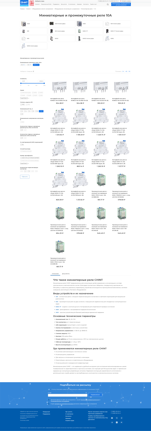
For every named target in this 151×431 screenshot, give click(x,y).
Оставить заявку (126, 1)
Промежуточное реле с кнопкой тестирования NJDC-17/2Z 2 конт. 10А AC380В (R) (99, 194)
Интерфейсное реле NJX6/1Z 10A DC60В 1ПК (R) (58, 99)
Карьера (79, 4)
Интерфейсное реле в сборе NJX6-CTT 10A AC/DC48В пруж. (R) (57, 161)
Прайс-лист (93, 4)
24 (123, 71)
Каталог (37, 4)
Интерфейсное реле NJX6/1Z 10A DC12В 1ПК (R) (120, 99)
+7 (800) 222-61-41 (102, 1)
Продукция (46, 411)
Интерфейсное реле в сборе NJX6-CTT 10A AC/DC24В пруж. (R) (78, 161)
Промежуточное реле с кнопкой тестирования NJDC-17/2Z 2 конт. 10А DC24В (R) (99, 227)
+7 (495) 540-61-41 (114, 1)
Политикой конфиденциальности (90, 399)
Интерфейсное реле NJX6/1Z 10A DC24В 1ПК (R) (100, 99)
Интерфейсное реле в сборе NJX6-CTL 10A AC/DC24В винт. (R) (57, 193)
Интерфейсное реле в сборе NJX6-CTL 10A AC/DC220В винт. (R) (119, 161)
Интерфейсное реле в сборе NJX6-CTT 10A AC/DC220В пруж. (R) (78, 130)
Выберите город (39, 1)
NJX (57, 301)
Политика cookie (24, 420)
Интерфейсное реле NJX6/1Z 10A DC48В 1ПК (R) (79, 99)
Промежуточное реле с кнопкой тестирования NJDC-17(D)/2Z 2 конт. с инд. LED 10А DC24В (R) (80, 227)
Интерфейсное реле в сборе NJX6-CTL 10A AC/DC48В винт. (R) (57, 130)
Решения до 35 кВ (46, 4)
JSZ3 (57, 312)
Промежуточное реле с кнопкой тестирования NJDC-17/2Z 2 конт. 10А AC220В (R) (58, 261)
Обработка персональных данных (29, 411)
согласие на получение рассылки (64, 403)
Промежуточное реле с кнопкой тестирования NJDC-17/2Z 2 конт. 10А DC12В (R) (120, 227)
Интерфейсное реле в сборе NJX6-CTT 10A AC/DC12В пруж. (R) (119, 130)
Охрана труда (69, 420)
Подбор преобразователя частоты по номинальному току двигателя (98, 417)
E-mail (49, 392)
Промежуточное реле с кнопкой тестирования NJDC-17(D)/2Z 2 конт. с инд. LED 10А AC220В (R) (59, 227)
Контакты (86, 4)
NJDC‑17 (58, 306)
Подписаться (95, 394)
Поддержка (56, 4)
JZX (57, 296)
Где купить (64, 4)
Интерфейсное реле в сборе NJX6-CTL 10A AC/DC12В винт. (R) (99, 130)
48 (126, 71)
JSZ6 (57, 309)
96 (129, 71)
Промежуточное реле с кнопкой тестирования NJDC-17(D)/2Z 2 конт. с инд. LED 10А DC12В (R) (121, 194)
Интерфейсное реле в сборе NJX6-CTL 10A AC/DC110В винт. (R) (78, 193)
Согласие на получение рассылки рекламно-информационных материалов (29, 417)
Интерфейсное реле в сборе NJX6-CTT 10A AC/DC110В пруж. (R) (99, 161)
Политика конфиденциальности (28, 413)
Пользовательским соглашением (60, 401)
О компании (71, 4)
